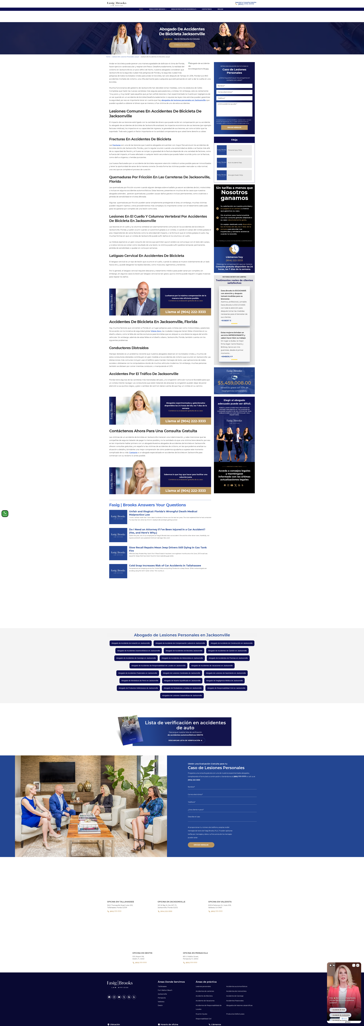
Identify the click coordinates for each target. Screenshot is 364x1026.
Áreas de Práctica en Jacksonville (183, 9)
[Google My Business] (239, 485)
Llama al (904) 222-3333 (185, 312)
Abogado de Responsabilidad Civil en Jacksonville (226, 688)
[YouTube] (232, 485)
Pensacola (162, 998)
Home (108, 57)
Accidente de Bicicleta (204, 996)
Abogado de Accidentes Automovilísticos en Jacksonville (138, 651)
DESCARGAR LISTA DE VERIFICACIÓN (184, 740)
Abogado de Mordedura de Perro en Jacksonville (139, 681)
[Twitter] (235, 485)
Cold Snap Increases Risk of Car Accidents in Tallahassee (165, 565)
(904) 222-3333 (234, 260)
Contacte (133, 453)
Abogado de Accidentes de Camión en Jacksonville (227, 651)
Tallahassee (162, 986)
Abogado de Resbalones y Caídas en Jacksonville (183, 688)
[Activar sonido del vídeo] (330, 965)
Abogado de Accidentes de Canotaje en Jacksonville (136, 658)
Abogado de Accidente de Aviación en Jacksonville (130, 643)
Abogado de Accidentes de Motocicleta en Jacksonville (182, 658)
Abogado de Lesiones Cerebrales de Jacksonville (181, 673)
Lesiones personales (203, 986)
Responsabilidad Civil (203, 1019)
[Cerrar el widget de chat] (357, 965)
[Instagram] (228, 485)
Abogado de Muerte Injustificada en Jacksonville (182, 681)
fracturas (117, 145)
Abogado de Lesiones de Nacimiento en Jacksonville (226, 673)
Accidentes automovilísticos (236, 986)
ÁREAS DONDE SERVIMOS (157, 9)
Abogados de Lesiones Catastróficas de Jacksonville (182, 695)
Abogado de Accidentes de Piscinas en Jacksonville (228, 658)
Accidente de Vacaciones (205, 1001)
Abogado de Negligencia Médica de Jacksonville (224, 681)
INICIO (141, 9)
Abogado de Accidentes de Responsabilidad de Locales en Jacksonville (158, 666)
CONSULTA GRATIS (182, 45)
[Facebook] (225, 485)
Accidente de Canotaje (234, 996)
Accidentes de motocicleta (236, 991)
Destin (160, 1005)
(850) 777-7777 (245, 3)
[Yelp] (242, 485)
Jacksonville (162, 994)
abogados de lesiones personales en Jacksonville (183, 100)
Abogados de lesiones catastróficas (239, 1005)
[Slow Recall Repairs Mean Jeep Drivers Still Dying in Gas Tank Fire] (118, 553)
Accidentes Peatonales (235, 1001)
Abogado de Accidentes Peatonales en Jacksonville (137, 673)
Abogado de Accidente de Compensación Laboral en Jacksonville (180, 643)
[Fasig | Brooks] (120, 3)
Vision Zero (156, 331)
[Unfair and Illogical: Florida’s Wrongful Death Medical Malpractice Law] (118, 517)
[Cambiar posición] (353, 965)
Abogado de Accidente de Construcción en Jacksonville (232, 643)
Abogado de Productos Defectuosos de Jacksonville (138, 688)
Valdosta (161, 1002)
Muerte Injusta (201, 1014)
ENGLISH (220, 9)
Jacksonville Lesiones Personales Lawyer (125, 57)
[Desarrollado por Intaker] (348, 1022)
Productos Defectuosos (235, 1014)
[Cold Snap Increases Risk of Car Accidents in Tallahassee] (118, 571)
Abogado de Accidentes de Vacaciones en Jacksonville (212, 666)
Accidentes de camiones (205, 991)
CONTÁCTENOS (207, 9)
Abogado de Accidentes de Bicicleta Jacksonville (184, 651)
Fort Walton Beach (165, 990)
